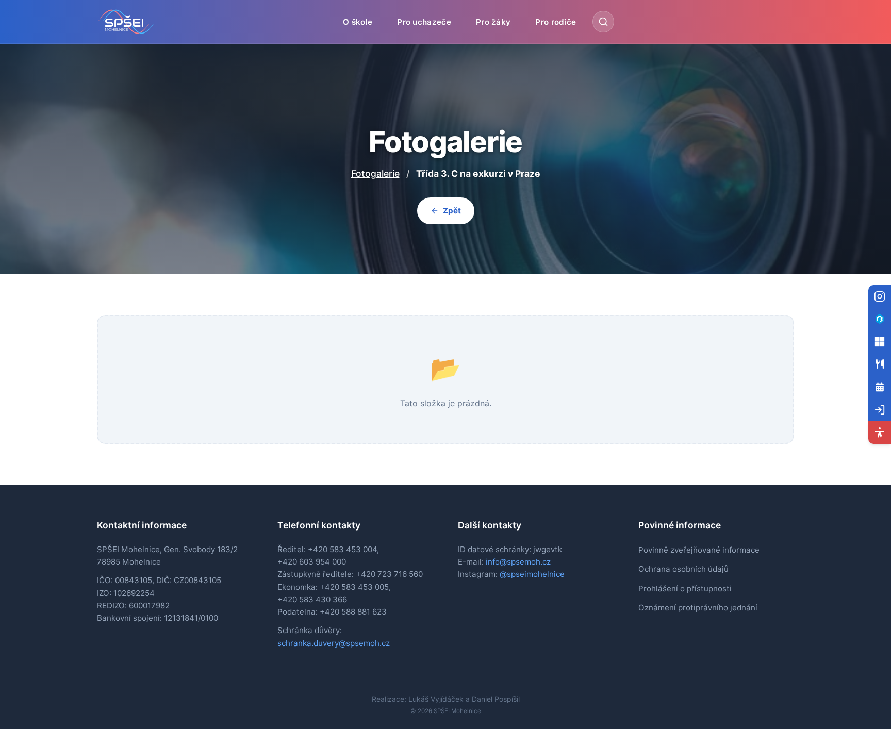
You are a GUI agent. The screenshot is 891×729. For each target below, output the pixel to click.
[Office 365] (879, 341)
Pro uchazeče (424, 21)
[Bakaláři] (879, 319)
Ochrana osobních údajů (683, 569)
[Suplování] (879, 387)
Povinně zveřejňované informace (699, 550)
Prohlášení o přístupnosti (685, 588)
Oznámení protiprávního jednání (697, 607)
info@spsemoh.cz (518, 562)
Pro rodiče (555, 21)
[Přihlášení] (879, 410)
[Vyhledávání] (603, 21)
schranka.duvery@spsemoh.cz (333, 643)
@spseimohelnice (532, 574)
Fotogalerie (375, 173)
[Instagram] (879, 296)
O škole (357, 21)
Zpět (452, 211)
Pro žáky (493, 21)
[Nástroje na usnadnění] (879, 432)
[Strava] (879, 364)
